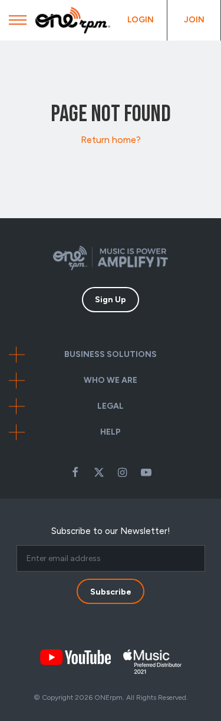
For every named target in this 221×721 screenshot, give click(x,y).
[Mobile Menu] (18, 23)
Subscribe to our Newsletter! (110, 531)
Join (194, 20)
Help (110, 432)
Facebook (75, 472)
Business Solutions (110, 354)
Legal (110, 406)
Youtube (146, 472)
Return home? (111, 139)
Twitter (99, 472)
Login (140, 20)
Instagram (122, 472)
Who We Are (110, 380)
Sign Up (110, 300)
